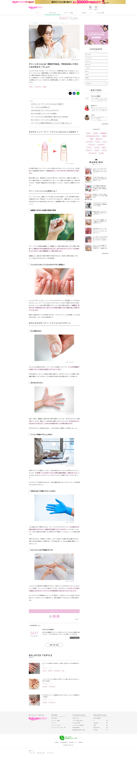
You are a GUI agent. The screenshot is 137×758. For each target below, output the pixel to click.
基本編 (104, 136)
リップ (104, 141)
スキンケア (88, 54)
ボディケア (88, 64)
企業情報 (57, 742)
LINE (94, 725)
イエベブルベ (101, 144)
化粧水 (103, 147)
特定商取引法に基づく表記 (78, 730)
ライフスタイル (38, 86)
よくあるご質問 (100, 12)
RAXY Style (53, 12)
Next (77, 619)
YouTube (95, 730)
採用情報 (80, 742)
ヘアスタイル (91, 144)
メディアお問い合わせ (77, 720)
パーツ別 (97, 147)
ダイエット (88, 150)
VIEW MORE (104, 124)
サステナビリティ (51, 752)
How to (31, 86)
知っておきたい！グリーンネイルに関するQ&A (44, 120)
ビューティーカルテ (56, 725)
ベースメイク (88, 58)
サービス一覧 (32, 752)
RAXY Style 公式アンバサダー (93, 136)
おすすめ (50, 670)
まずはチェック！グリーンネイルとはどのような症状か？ (47, 104)
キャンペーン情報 (68, 12)
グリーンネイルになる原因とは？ (40, 107)
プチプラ (89, 147)
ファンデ (104, 150)
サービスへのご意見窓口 (78, 725)
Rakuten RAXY (36, 7)
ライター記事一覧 (74, 637)
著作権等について (73, 742)
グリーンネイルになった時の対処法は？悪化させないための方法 (49, 117)
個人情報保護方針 (64, 742)
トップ (36, 12)
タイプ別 (101, 153)
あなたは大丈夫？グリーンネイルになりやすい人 (45, 110)
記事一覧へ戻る (54, 645)
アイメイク (88, 61)
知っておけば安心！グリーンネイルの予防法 (43, 113)
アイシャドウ (89, 141)
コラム (86, 74)
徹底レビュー (99, 139)
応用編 (44, 86)
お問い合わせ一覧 (41, 752)
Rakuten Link (96, 727)
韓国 (92, 139)
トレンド (98, 141)
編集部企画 (103, 133)
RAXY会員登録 (96, 718)
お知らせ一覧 (75, 718)
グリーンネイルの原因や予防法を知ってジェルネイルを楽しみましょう (51, 123)
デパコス (97, 150)
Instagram (95, 722)
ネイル (34, 84)
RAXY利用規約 (75, 727)
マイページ (54, 722)
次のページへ (54, 611)
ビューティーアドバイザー (57, 727)
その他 (86, 78)
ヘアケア (87, 68)
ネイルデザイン (57, 670)
